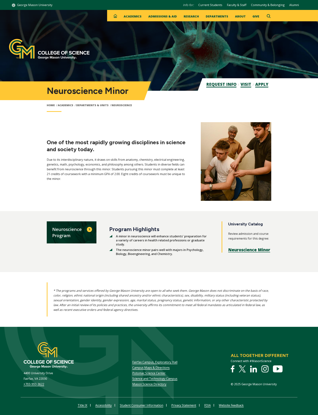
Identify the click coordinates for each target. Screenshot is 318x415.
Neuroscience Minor (249, 249)
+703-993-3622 (34, 384)
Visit (246, 84)
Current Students (210, 5)
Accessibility (103, 405)
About (240, 16)
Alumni (294, 5)
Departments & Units (92, 105)
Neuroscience (122, 105)
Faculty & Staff (236, 5)
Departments (217, 16)
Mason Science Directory (149, 384)
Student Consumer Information (141, 405)
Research (191, 16)
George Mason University (34, 5)
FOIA (207, 405)
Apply (261, 84)
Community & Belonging (268, 5)
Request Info (221, 84)
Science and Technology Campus (154, 379)
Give (255, 16)
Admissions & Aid (162, 16)
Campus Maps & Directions (151, 368)
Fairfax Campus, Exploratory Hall (154, 362)
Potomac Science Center (148, 373)
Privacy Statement (183, 405)
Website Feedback (231, 405)
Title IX (82, 405)
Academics (133, 16)
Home (51, 105)
